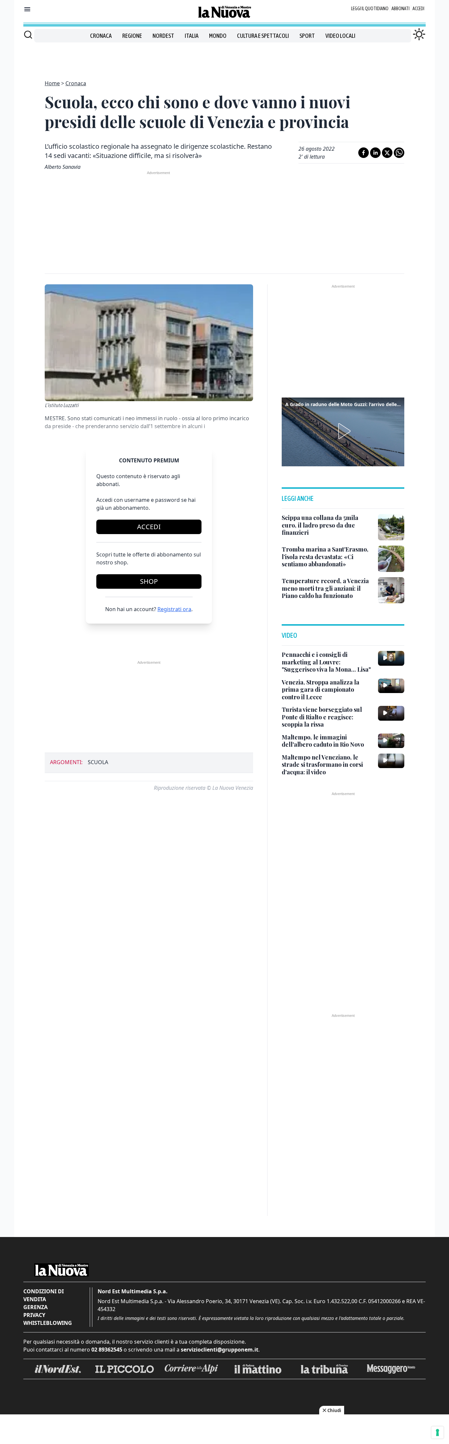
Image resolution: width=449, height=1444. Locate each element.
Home (52, 83)
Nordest (163, 35)
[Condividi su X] (387, 152)
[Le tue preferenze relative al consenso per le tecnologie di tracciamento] (437, 1432)
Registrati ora (174, 609)
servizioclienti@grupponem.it (219, 1349)
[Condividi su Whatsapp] (399, 152)
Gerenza (35, 1307)
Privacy (34, 1315)
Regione (132, 35)
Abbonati (400, 8)
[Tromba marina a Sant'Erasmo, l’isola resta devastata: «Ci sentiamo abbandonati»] (391, 559)
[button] (343, 431)
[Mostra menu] (27, 9)
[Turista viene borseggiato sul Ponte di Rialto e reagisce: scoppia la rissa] (391, 713)
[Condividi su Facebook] (363, 152)
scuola (98, 762)
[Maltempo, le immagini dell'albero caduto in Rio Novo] (391, 741)
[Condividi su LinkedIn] (375, 152)
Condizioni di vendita (43, 1295)
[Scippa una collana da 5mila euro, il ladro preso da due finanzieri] (391, 527)
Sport (307, 35)
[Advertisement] (224, 57)
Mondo (217, 35)
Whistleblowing (47, 1323)
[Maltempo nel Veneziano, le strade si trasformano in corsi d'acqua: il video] (391, 761)
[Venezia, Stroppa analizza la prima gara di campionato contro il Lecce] (391, 686)
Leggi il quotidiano (370, 8)
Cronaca (101, 35)
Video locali (340, 35)
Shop (149, 581)
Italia (192, 35)
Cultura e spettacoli (263, 35)
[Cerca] (28, 34)
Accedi (418, 8)
